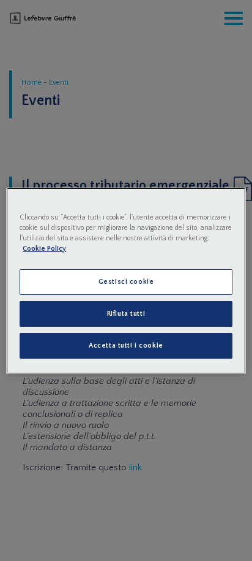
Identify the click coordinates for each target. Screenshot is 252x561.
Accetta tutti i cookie (126, 345)
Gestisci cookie (126, 282)
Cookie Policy (44, 249)
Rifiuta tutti (126, 314)
